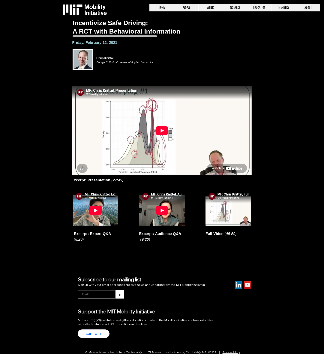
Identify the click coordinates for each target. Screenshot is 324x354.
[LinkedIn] (238, 285)
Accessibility (231, 352)
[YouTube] (247, 285)
